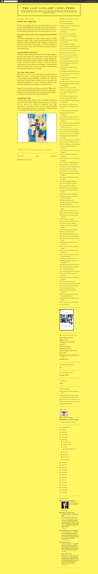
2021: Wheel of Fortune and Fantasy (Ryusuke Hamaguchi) (69, 295)
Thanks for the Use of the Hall (70, 530)
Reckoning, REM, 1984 (66, 403)
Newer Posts (20, 156)
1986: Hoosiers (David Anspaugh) (68, 194)
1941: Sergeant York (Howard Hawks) (69, 61)
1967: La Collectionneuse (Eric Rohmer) (70, 140)
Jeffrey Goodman (67, 417)
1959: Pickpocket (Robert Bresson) (69, 117)
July (64, 447)
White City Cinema (67, 554)
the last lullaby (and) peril (49, 8)
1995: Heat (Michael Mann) (67, 219)
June (64, 452)
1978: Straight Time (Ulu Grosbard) (69, 171)
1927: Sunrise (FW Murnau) (67, 23)
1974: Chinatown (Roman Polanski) (69, 162)
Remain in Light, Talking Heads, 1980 (69, 401)
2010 (63, 490)
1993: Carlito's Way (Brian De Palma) (69, 213)
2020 (63, 465)
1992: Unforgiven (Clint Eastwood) (69, 210)
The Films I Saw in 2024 (67, 543)
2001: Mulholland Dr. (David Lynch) (69, 234)
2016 (63, 475)
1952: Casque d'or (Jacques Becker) (69, 96)
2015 (63, 477)
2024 (63, 435)
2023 (63, 437)
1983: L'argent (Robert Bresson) (68, 185)
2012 (63, 485)
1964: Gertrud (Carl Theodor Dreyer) (69, 131)
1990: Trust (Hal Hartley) (66, 204)
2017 (63, 472)
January (65, 459)
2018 (63, 470)
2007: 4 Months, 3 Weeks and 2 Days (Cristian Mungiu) (69, 255)
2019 (63, 467)
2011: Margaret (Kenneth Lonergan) (69, 267)
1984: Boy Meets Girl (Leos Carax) (69, 188)
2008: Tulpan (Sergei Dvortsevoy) (68, 258)
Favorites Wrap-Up (64, 304)
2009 (63, 492)
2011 (63, 487)
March (65, 454)
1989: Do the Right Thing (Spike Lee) (69, 202)
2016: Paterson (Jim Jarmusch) (67, 281)
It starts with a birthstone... (69, 501)
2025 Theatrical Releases (67, 532)
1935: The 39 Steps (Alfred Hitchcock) (70, 46)
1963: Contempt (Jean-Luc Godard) (69, 129)
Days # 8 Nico (72, 502)
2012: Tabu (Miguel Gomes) (67, 269)
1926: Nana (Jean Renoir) (66, 21)
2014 (63, 480)
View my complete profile (68, 422)
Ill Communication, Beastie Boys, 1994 (70, 399)
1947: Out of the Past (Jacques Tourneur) (70, 81)
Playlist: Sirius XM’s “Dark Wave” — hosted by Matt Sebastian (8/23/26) (70, 517)
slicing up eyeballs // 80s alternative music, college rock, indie (70, 514)
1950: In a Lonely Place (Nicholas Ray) (70, 90)
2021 (63, 462)
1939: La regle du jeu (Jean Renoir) (69, 55)
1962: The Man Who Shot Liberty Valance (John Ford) (68, 126)
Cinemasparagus (66, 542)
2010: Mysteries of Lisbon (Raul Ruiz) (70, 264)
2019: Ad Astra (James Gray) (67, 288)
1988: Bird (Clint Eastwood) (67, 200)
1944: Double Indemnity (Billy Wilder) (70, 71)
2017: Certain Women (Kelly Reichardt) (70, 283)
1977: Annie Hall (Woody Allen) (68, 169)
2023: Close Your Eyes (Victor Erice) (69, 302)
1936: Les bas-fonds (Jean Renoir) (68, 48)
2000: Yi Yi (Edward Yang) (67, 232)
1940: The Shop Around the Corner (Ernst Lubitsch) (69, 58)
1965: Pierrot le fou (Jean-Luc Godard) (69, 133)
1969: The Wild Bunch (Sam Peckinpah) (70, 144)
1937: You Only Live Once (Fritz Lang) (70, 50)
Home (37, 156)
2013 (63, 482)
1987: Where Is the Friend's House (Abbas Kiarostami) (68, 197)
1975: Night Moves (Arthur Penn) (68, 164)
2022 (63, 440)
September (66, 444)
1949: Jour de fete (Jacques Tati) (68, 87)
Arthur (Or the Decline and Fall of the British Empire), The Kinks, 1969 (69, 396)
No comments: (48, 149)
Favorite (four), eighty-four (26, 21)
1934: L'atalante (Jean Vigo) (67, 44)
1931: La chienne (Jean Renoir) (68, 34)
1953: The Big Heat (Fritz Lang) (68, 98)
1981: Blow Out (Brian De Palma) (68, 181)
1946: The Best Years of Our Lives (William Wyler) (68, 78)
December (66, 442)
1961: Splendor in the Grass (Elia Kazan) (70, 123)
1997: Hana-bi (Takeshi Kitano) (68, 223)
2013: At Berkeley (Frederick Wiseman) (70, 271)
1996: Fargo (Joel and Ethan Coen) (69, 221)
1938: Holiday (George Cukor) (67, 52)
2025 (63, 432)
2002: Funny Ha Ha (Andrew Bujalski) (69, 236)
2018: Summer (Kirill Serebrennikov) (69, 286)
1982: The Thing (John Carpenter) (68, 183)
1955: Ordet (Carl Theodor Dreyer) (68, 104)
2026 (63, 430)
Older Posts (54, 156)
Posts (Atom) (27, 159)
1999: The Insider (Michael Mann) (68, 229)
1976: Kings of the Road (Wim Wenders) (70, 167)
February (65, 457)
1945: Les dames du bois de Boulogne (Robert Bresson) (69, 74)
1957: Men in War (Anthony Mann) (69, 110)
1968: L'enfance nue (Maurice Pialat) (69, 142)
